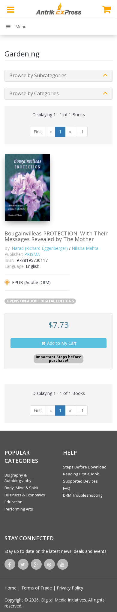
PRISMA (32, 254)
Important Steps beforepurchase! (58, 358)
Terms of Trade (36, 588)
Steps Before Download (84, 467)
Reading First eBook (81, 474)
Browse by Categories (34, 93)
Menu (20, 26)
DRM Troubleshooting (82, 495)
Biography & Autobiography (18, 477)
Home (10, 588)
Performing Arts (18, 509)
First (38, 132)
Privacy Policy (70, 588)
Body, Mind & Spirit (21, 487)
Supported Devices (80, 481)
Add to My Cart (61, 343)
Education (13, 501)
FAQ (66, 488)
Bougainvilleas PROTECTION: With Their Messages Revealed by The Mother (56, 236)
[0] (106, 9)
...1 (81, 132)
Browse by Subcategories (38, 75)
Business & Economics (24, 495)
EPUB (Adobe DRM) (31, 282)
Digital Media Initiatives (63, 600)
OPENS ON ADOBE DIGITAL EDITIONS (40, 301)
